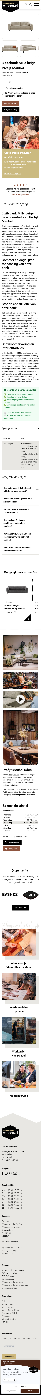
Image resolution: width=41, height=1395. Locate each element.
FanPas (5, 1322)
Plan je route (13, 849)
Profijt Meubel (10, 296)
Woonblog (6, 1316)
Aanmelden (9, 1356)
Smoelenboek (7, 1230)
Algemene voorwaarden (12, 1247)
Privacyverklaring (9, 1250)
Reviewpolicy (7, 1253)
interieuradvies (16, 379)
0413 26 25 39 (14, 842)
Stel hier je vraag (10, 103)
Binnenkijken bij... (9, 1319)
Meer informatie (20, 907)
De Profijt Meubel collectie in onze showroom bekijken (20, 94)
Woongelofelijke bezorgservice (15, 1285)
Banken (17, 73)
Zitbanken (24, 73)
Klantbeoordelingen (10, 1242)
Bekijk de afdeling (10, 110)
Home (4, 73)
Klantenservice (8, 1279)
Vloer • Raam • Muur (10, 1310)
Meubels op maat (9, 1304)
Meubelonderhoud (9, 1288)
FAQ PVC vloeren (9, 1276)
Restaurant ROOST (10, 1313)
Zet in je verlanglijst (14, 88)
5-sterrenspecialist (20, 194)
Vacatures (6, 1236)
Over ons (5, 1221)
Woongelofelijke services (12, 1282)
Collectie (10, 73)
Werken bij (6, 1233)
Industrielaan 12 (9, 1154)
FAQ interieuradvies (10, 1273)
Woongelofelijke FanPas (12, 1224)
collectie (10, 782)
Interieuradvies (8, 1307)
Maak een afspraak (12, 173)
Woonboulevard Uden (11, 1227)
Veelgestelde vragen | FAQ (13, 1270)
